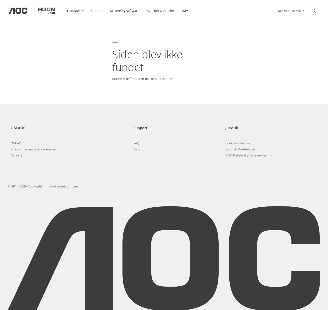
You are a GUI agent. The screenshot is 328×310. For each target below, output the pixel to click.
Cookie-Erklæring (238, 143)
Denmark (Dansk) (289, 11)
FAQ (136, 143)
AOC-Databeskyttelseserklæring (248, 155)
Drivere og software (124, 10)
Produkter (72, 10)
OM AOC (17, 143)
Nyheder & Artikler (160, 10)
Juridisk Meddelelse (240, 149)
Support (97, 10)
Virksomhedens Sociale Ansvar (33, 149)
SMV (184, 10)
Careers (16, 155)
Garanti (139, 149)
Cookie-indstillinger (63, 186)
